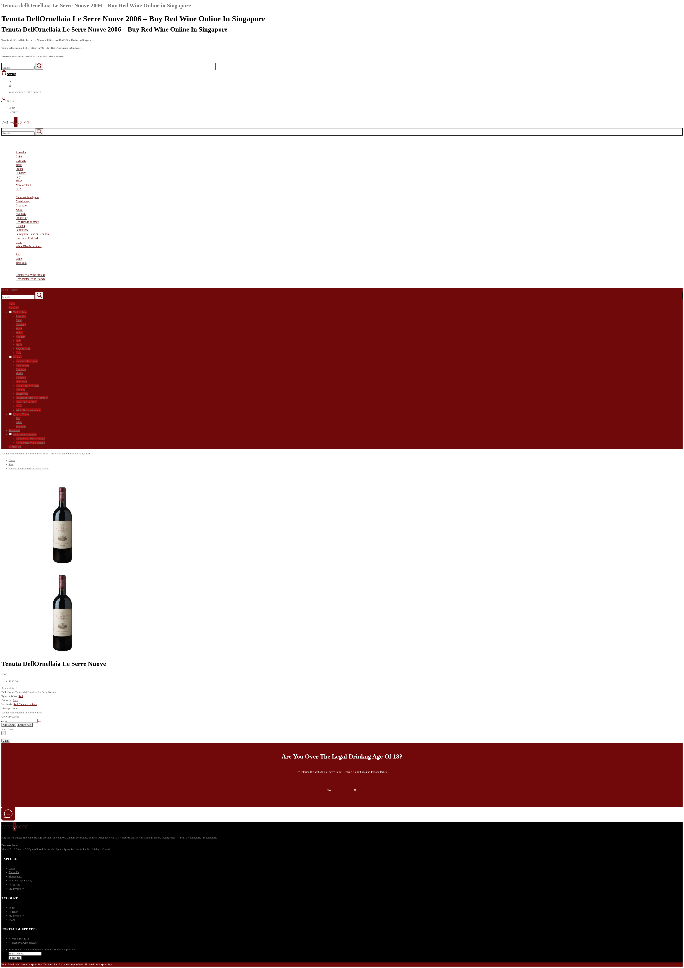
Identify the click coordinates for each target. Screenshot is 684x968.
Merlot (19, 209)
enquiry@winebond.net (25, 942)
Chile (19, 156)
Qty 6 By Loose (10, 716)
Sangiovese (22, 230)
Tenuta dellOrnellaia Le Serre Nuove (29, 468)
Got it (6, 740)
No (355, 790)
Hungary (21, 173)
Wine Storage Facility (20, 880)
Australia (21, 152)
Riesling (20, 225)
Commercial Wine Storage (30, 274)
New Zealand (23, 185)
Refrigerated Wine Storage (30, 279)
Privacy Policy (379, 771)
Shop (11, 464)
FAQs (12, 919)
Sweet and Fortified (27, 238)
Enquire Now (24, 725)
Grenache (21, 205)
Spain (19, 164)
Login (12, 107)
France (19, 168)
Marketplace (15, 876)
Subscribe (15, 957)
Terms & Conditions (354, 771)
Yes (329, 790)
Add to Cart (9, 725)
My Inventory (16, 888)
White (19, 258)
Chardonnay (23, 201)
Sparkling (21, 262)
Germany (21, 160)
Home (12, 460)
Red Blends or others (27, 222)
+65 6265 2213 (20, 938)
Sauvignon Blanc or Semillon (32, 234)
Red (18, 254)
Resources (14, 884)
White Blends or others (29, 246)
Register (13, 111)
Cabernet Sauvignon (27, 197)
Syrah (19, 242)
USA (19, 189)
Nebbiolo (21, 213)
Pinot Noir (21, 217)
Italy (18, 177)
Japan (19, 181)
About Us (14, 872)
